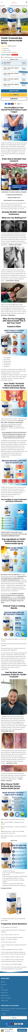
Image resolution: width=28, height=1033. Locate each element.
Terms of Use (4, 1000)
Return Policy (4, 992)
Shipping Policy (5, 995)
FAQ (2, 987)
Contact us (4, 984)
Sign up (14, 1017)
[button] (1, 2)
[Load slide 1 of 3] (8, 34)
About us (3, 982)
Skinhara (12, 1026)
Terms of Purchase (6, 998)
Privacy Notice (4, 990)
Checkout (14, 99)
